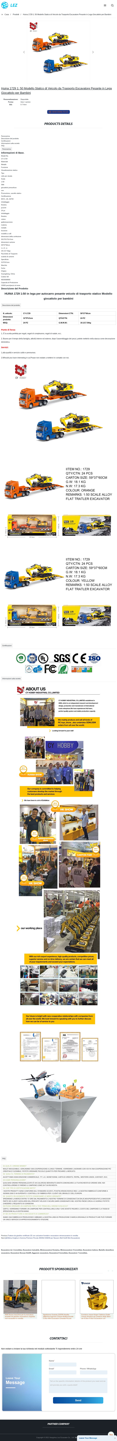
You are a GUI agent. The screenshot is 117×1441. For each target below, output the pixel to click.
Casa (7, 14)
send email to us (60, 112)
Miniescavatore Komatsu (50, 1250)
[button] (105, 5)
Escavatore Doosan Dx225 (21, 1253)
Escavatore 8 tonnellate (58, 1253)
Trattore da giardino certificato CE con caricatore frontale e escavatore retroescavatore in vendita (43, 1235)
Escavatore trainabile (31, 1250)
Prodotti (16, 14)
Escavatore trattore (90, 1250)
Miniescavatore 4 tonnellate (71, 1250)
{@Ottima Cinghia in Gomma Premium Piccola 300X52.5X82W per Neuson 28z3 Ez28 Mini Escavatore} (42, 1238)
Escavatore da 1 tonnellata (11, 1250)
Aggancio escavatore (40, 1253)
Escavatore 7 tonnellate (78, 1253)
